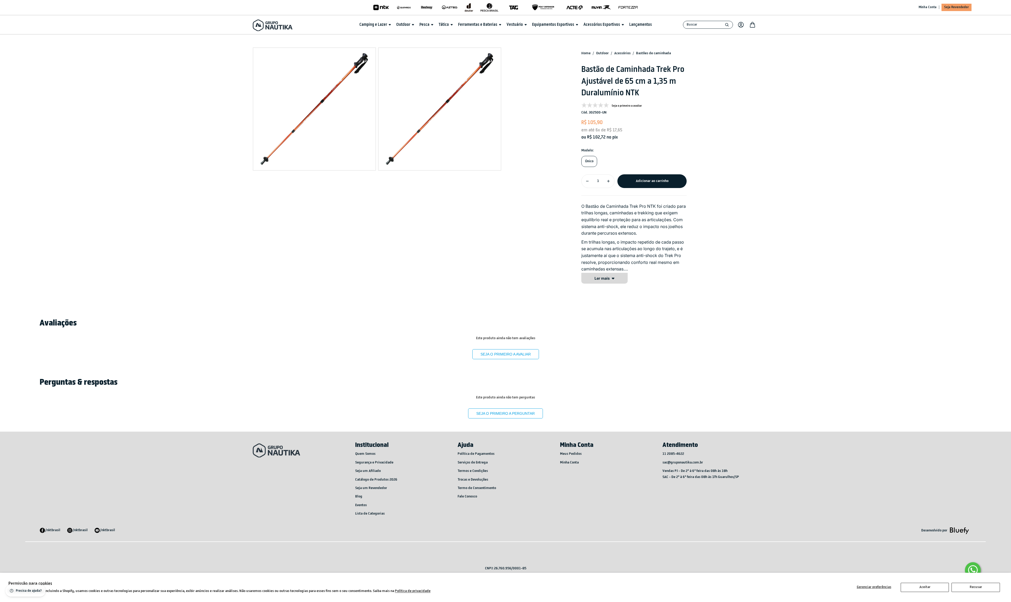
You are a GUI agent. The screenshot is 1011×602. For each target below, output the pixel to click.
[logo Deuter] (469, 7)
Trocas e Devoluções (473, 480)
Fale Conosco (467, 497)
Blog (358, 497)
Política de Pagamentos (476, 454)
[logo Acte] (574, 7)
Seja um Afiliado (368, 471)
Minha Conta (927, 7)
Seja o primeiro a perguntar (505, 413)
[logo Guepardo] (404, 7)
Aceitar (924, 587)
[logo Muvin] (601, 7)
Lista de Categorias (370, 514)
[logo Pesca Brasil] (489, 7)
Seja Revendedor (956, 7)
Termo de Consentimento (477, 488)
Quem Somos (365, 454)
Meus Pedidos (571, 454)
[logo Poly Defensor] (543, 7)
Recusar (976, 587)
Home (586, 53)
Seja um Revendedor (371, 488)
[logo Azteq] (449, 7)
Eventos (361, 505)
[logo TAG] (513, 7)
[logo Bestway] (426, 7)
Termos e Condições (473, 471)
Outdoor (602, 53)
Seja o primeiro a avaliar (505, 354)
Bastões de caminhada (653, 53)
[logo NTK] (381, 7)
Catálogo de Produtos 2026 (376, 480)
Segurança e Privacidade (374, 463)
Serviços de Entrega (473, 463)
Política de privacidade (412, 591)
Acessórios (622, 53)
